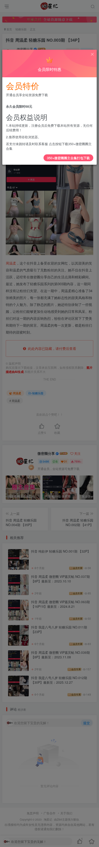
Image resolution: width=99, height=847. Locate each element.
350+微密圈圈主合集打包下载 (68, 158)
